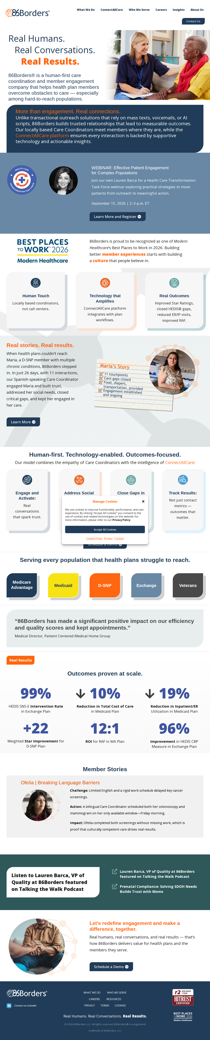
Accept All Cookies (105, 529)
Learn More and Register (115, 216)
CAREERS (94, 999)
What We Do (86, 10)
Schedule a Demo (109, 966)
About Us (197, 10)
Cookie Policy (94, 538)
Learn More (21, 421)
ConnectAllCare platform (42, 135)
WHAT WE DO (92, 992)
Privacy (108, 538)
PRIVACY (89, 1005)
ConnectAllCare (112, 10)
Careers (161, 10)
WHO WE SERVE (116, 992)
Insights (179, 10)
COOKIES (120, 1005)
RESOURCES (113, 999)
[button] (143, 501)
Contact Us (193, 21)
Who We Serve (139, 10)
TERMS (104, 1005)
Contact (119, 538)
